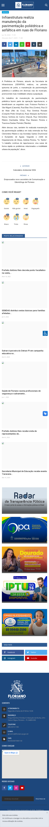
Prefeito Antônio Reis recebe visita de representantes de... (19, 432)
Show (26, 224)
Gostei (6, 208)
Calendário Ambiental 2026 (24, 170)
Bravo (6, 224)
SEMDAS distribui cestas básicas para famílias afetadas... (23, 311)
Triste (16, 224)
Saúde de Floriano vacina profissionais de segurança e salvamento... (21, 392)
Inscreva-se (40, 799)
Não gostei (16, 208)
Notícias (5, 12)
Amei (26, 208)
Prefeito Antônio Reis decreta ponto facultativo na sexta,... (23, 271)
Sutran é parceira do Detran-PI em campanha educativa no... (22, 352)
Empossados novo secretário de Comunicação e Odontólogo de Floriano (24, 180)
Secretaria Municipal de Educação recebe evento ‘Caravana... (24, 472)
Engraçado (35, 208)
